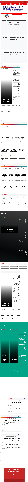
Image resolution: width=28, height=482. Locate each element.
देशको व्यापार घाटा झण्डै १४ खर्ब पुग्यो (8, 316)
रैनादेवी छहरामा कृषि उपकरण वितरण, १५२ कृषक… (13, 159)
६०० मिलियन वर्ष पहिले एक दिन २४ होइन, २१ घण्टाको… (26, 224)
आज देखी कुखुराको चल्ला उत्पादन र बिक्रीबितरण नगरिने (13, 317)
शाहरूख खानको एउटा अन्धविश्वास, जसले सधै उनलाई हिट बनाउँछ (8, 230)
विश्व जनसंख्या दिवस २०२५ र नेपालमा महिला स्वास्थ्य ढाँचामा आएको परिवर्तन (11, 205)
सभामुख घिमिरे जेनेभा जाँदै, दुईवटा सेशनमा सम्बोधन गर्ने (8, 113)
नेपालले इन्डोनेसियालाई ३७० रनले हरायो (10, 426)
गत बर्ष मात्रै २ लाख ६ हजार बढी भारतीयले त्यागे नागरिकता (17, 402)
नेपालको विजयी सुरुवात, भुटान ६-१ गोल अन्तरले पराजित (11, 420)
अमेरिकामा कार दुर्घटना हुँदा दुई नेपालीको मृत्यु (17, 408)
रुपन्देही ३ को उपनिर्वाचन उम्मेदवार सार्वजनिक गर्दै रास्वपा (4, 176)
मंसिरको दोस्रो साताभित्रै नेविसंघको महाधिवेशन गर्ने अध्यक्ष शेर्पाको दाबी (23, 188)
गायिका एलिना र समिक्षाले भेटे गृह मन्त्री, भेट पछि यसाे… (26, 244)
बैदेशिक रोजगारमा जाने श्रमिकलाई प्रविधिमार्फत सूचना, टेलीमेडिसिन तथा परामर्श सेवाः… (3, 115)
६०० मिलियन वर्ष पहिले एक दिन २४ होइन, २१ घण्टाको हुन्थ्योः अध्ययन (13, 441)
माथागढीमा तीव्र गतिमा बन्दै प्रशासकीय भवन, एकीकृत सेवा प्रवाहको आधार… (16, 73)
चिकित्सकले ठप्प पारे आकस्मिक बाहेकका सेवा (22, 356)
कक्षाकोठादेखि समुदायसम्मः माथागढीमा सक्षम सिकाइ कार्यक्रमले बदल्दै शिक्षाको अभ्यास (5, 357)
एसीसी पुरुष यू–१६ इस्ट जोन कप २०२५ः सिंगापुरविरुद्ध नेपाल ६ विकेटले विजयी (13, 430)
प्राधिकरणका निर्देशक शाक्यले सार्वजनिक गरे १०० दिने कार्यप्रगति (16, 306)
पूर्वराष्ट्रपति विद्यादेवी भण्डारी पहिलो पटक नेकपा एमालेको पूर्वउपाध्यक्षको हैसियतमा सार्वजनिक (10, 189)
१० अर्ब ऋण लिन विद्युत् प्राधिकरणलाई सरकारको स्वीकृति (18, 317)
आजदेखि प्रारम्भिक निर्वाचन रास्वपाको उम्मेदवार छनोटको (22, 159)
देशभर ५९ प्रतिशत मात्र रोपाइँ (19, 294)
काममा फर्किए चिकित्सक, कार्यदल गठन (10, 372)
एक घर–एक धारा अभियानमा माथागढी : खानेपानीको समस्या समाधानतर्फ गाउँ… (7, 138)
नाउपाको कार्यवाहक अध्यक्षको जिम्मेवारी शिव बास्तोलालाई (17, 175)
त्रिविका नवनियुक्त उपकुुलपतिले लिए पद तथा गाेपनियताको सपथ (4, 372)
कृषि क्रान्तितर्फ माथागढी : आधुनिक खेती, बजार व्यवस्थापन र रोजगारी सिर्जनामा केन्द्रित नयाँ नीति (13, 150)
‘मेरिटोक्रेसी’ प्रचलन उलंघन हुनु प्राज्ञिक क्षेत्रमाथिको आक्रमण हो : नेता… (23, 372)
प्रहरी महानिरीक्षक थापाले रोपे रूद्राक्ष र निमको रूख (23, 175)
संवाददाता (11, 24)
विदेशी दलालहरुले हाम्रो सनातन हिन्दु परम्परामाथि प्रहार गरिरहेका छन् (24, 205)
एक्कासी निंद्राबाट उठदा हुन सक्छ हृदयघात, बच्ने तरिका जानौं (23, 265)
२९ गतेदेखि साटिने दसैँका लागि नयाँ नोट (6, 304)
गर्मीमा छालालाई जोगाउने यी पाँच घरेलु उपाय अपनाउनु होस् (14, 265)
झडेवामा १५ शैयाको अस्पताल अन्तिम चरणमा (4, 159)
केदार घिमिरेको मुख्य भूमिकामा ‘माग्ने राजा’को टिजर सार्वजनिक (26, 255)
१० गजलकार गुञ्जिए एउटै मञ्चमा (13, 112)
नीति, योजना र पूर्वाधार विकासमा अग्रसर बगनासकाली (6, 99)
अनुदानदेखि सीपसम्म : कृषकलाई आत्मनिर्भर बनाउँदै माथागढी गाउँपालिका (20, 138)
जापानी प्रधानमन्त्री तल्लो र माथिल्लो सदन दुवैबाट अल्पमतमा (17, 188)
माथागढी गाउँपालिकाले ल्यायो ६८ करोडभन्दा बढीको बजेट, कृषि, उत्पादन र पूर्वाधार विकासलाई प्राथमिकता (5, 150)
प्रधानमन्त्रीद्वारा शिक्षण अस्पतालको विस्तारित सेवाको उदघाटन (5, 265)
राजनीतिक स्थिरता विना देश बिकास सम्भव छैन (4, 204)
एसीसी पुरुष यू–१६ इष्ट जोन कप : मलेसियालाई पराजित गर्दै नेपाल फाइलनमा (13, 423)
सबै (17, 66)
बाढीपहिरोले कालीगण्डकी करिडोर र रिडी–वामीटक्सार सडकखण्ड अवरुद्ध (16, 80)
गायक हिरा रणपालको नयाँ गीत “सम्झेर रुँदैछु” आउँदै (26, 235)
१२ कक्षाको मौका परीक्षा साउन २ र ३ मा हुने (14, 52)
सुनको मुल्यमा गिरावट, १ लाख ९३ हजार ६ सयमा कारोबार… (18, 113)
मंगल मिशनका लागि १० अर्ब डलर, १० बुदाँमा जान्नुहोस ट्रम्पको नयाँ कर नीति (18, 412)
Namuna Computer (20, 479)
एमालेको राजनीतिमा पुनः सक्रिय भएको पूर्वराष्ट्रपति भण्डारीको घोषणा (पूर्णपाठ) (17, 205)
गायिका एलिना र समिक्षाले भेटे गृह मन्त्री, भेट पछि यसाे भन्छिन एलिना (13, 448)
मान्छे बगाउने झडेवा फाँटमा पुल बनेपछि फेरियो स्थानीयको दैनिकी (22, 149)
